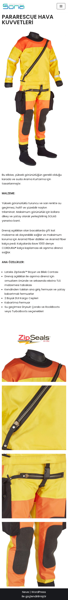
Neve (25, 592)
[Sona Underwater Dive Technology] (13, 6)
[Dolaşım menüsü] (61, 6)
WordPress (38, 592)
